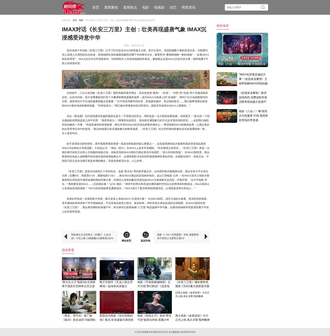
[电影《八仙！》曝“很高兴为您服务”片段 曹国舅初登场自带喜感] (227, 116)
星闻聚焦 (111, 7)
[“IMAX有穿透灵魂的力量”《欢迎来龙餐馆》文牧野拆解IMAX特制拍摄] (227, 79)
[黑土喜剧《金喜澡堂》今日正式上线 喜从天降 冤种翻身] (192, 302)
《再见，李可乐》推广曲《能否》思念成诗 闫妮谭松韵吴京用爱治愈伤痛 (79, 319)
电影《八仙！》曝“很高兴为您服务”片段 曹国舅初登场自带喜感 (253, 116)
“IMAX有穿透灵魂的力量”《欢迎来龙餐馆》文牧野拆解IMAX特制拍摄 (253, 79)
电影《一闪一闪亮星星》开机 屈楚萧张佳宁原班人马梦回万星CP (178, 236)
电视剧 (159, 7)
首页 (95, 7)
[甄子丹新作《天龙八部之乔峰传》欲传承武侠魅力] (117, 268)
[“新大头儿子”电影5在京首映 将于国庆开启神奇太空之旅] (79, 268)
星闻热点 (130, 7)
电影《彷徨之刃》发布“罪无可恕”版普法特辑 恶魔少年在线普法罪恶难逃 (154, 319)
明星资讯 (188, 7)
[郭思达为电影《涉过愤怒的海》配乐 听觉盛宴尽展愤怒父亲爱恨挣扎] (117, 302)
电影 (145, 7)
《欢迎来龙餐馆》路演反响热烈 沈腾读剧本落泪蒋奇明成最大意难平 (253, 97)
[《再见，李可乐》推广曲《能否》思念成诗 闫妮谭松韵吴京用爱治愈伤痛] (79, 302)
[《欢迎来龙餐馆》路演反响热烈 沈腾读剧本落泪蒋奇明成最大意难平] (227, 98)
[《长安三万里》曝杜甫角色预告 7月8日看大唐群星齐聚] (192, 268)
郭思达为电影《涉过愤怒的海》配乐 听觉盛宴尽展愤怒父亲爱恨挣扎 (116, 319)
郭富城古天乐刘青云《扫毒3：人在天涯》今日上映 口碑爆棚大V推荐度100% (92, 236)
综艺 (173, 7)
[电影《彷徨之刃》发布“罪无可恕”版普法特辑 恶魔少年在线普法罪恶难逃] (155, 302)
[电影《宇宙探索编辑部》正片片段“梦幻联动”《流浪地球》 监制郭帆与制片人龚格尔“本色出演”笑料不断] (155, 268)
